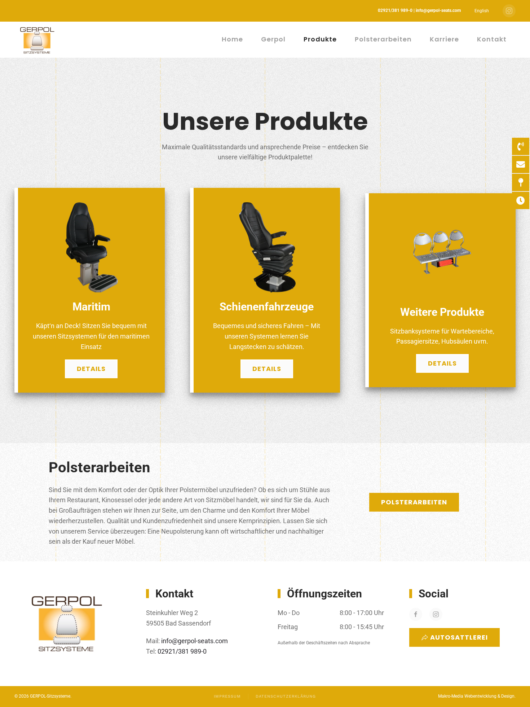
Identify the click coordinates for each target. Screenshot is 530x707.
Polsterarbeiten (383, 39)
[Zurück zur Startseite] (38, 40)
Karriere (444, 39)
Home (232, 39)
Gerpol (273, 39)
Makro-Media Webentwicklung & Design (476, 696)
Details (91, 368)
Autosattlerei (459, 637)
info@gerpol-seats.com (194, 641)
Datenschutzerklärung (286, 696)
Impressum (227, 696)
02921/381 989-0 (181, 651)
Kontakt (492, 39)
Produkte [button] (320, 39)
